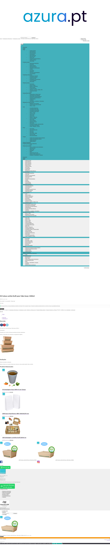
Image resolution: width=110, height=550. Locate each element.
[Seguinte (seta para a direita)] (1, 542)
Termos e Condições (6, 493)
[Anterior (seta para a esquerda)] (0, 542)
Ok (53, 543)
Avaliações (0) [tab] (5, 318)
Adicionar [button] (11, 416)
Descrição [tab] (4, 317)
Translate (108, 540)
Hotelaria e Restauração (31, 310)
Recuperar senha (5, 494)
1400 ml (62, 310)
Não (55, 543)
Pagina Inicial (83, 38)
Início (1, 38)
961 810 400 (6, 467)
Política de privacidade (6, 492)
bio (65, 310)
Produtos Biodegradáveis (40, 310)
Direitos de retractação (6, 491)
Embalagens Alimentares (7, 38)
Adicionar (2, 308)
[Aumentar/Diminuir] (0, 541)
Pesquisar (4, 512)
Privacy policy (59, 543)
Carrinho (4, 514)
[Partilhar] (2, 541)
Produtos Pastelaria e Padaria (51, 310)
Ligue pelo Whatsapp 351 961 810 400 (8, 486)
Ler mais (11, 392)
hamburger (73, 310)
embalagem (68, 310)
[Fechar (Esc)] (3, 541)
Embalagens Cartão (16, 38)
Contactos (4, 497)
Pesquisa (33, 37)
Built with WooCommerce (5, 508)
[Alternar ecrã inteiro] (1, 541)
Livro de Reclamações (6, 495)
